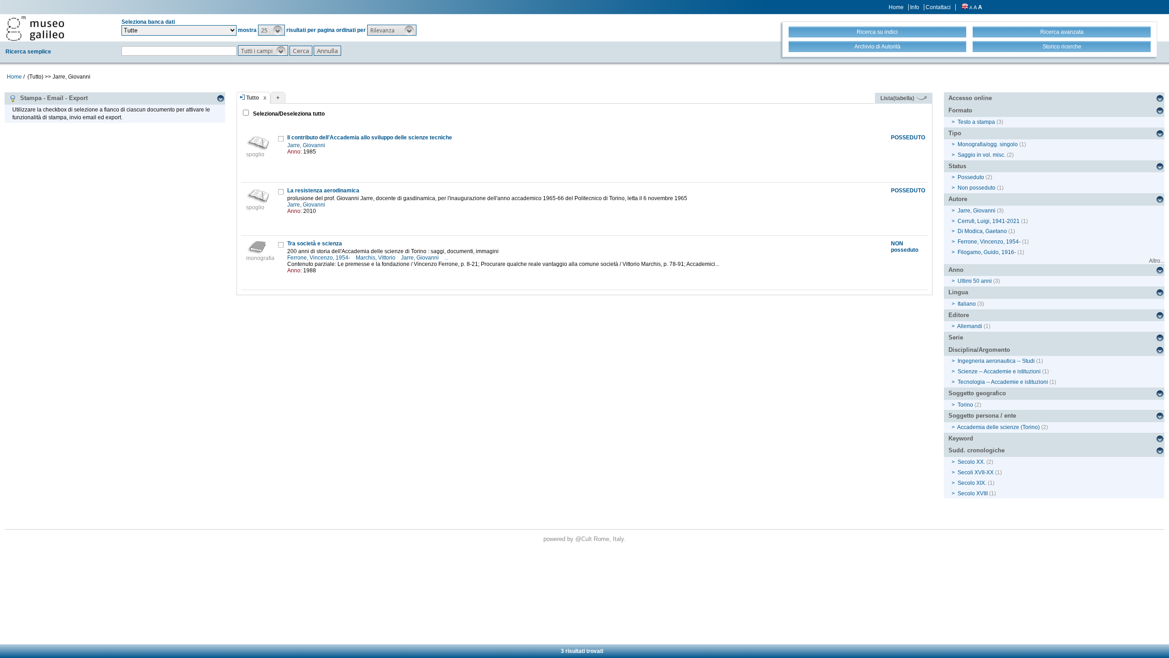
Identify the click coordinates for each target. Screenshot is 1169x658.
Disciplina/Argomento (979, 349)
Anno (956, 269)
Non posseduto (976, 188)
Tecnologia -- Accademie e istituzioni (1003, 382)
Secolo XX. (971, 462)
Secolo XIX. (972, 483)
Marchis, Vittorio (376, 258)
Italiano (967, 304)
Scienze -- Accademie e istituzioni (999, 371)
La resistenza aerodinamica (323, 190)
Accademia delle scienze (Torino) (998, 427)
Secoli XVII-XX (976, 472)
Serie (955, 337)
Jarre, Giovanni (306, 145)
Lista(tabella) (898, 98)
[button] (271, 30)
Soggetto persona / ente (982, 415)
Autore (957, 199)
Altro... (1156, 261)
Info (914, 7)
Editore (958, 315)
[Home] (35, 28)
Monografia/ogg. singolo (988, 144)
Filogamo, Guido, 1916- (987, 252)
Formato (960, 110)
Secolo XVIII (973, 493)
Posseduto (971, 177)
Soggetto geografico (977, 393)
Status (957, 166)
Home (896, 7)
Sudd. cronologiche (976, 450)
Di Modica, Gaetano (982, 231)
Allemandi (969, 326)
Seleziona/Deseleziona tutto (288, 114)
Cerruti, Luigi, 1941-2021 (989, 221)
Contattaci (938, 7)
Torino (965, 405)
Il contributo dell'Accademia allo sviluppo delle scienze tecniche (369, 137)
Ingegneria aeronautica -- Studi (996, 361)
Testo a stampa (976, 122)
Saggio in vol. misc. (982, 155)
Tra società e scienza (314, 243)
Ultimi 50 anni (975, 281)
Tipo (954, 133)
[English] (965, 7)
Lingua (958, 292)
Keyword (960, 438)
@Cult (584, 539)
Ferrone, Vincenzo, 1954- (319, 258)
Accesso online (970, 98)
